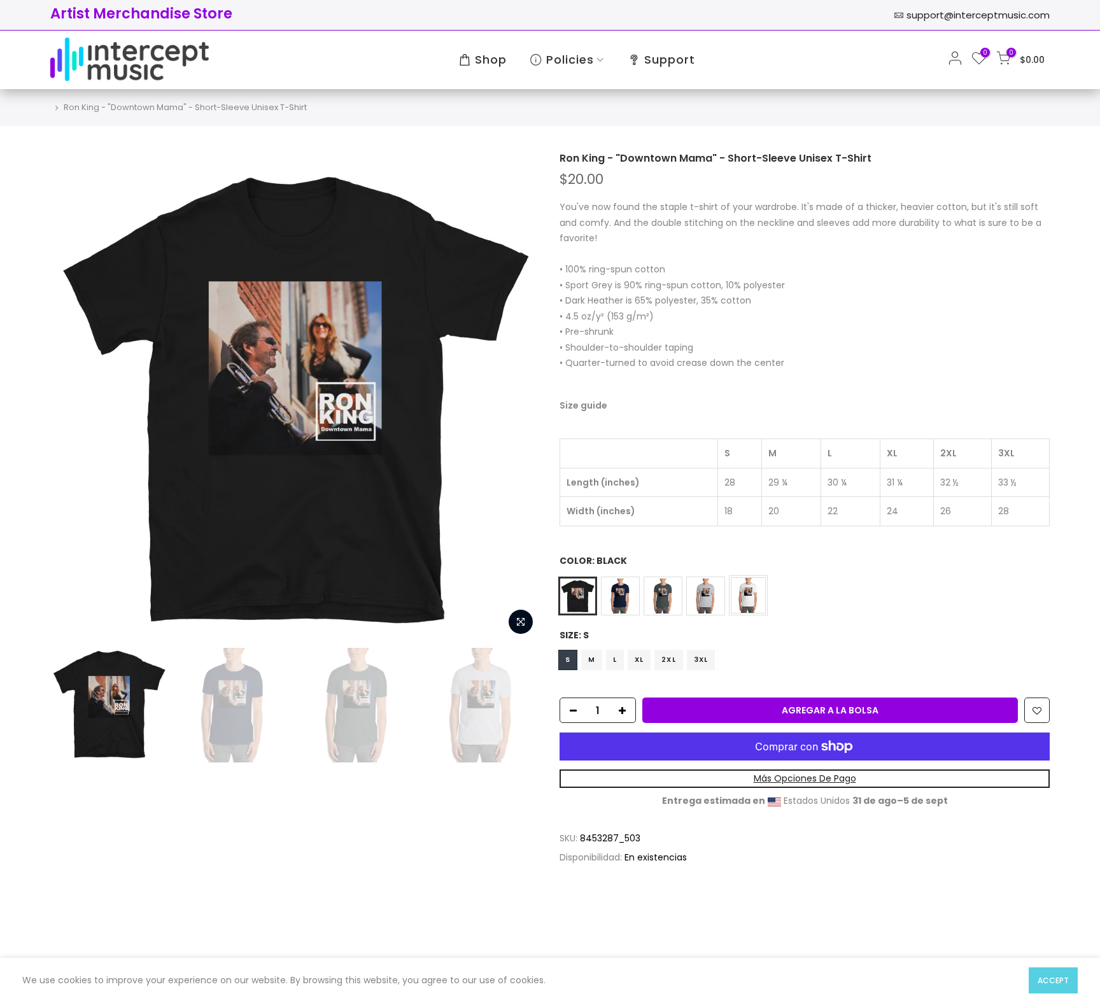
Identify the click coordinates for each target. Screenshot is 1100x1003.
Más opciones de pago (805, 778)
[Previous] (72, 396)
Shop (491, 59)
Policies (570, 59)
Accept (1053, 980)
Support (669, 59)
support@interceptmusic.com (978, 15)
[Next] (518, 396)
